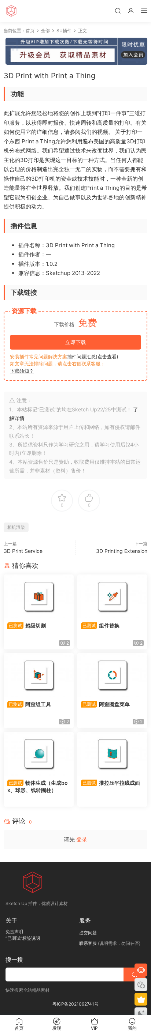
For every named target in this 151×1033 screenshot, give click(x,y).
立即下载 (75, 342)
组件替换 (100, 625)
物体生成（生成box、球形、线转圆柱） (37, 786)
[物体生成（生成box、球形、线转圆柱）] (39, 754)
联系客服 (88, 943)
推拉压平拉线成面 (111, 783)
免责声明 (14, 931)
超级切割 (27, 625)
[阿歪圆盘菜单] (112, 675)
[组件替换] (112, 596)
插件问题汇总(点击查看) (92, 356)
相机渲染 (16, 527)
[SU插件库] (11, 11)
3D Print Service (23, 551)
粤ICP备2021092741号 (75, 1004)
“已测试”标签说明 (22, 938)
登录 (81, 839)
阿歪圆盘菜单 (106, 704)
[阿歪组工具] (39, 675)
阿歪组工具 (30, 704)
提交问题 (88, 932)
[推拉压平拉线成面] (112, 754)
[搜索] (117, 10)
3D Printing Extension (121, 551)
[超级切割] (39, 596)
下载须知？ (22, 371)
